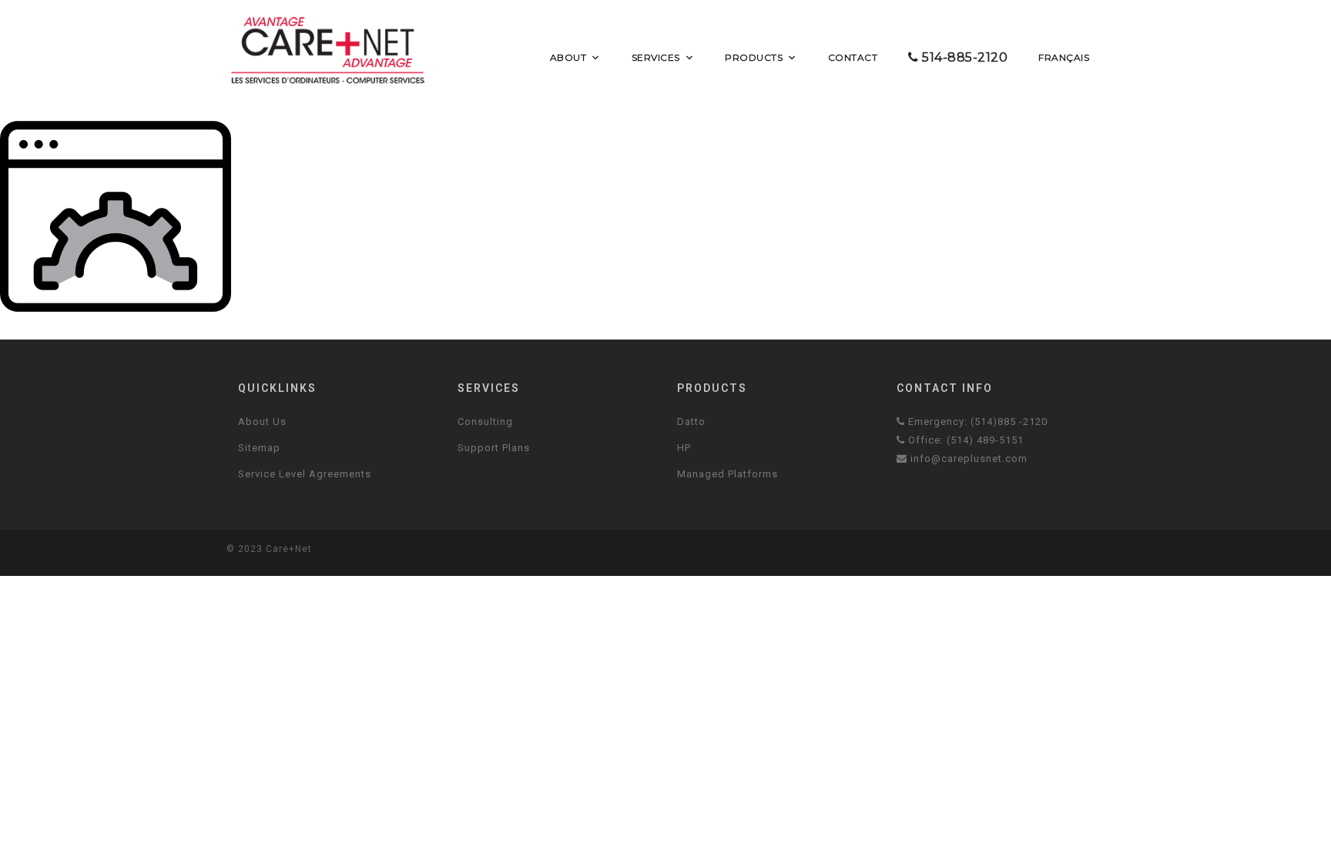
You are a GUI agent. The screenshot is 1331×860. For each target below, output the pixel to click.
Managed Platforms (727, 474)
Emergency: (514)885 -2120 (976, 421)
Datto (691, 421)
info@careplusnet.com (967, 458)
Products (754, 57)
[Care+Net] (327, 49)
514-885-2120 (963, 57)
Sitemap (259, 447)
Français (1063, 57)
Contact (853, 57)
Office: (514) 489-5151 (964, 440)
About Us (262, 421)
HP (684, 447)
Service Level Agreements (304, 474)
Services (656, 57)
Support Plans (494, 447)
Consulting (485, 421)
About (568, 57)
